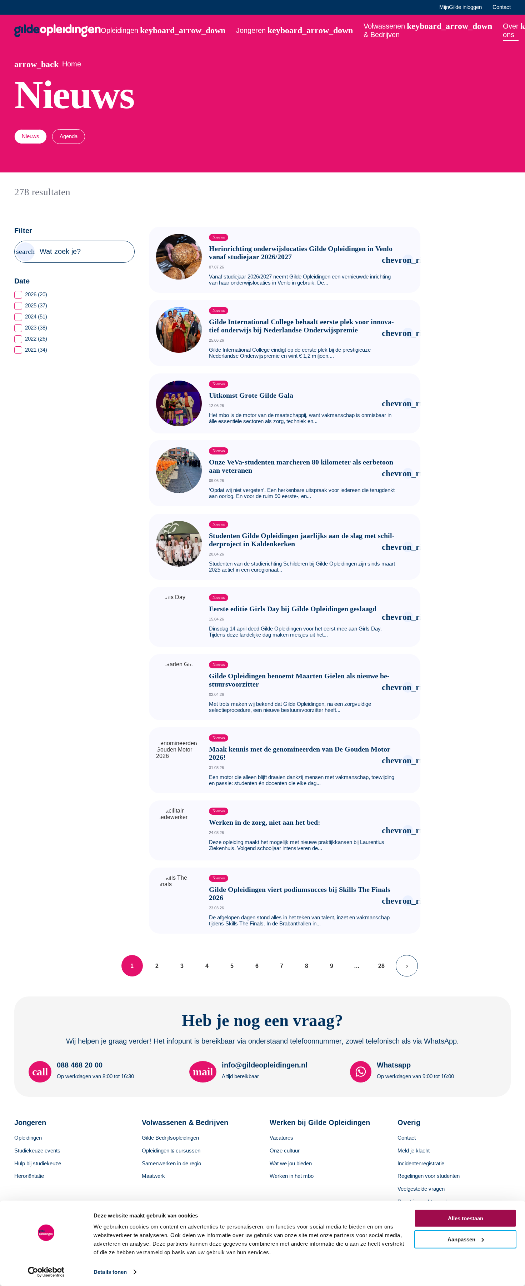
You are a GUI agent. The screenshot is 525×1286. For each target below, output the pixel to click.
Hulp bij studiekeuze (37, 1163)
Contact (501, 7)
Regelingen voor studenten (429, 1176)
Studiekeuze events (37, 1150)
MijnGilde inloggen (460, 7)
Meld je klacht (414, 1150)
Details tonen (110, 1272)
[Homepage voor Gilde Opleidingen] (57, 30)
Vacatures (281, 1138)
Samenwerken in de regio (171, 1163)
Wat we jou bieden (291, 1163)
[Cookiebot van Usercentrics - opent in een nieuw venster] (46, 1272)
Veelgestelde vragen (421, 1189)
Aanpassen (461, 1239)
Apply (25, 251)
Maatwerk (153, 1176)
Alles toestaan (465, 1218)
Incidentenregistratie (421, 1163)
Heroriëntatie (29, 1176)
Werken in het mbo (292, 1176)
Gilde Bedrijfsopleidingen (170, 1138)
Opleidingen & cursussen (171, 1150)
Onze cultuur (285, 1150)
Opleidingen (28, 1138)
